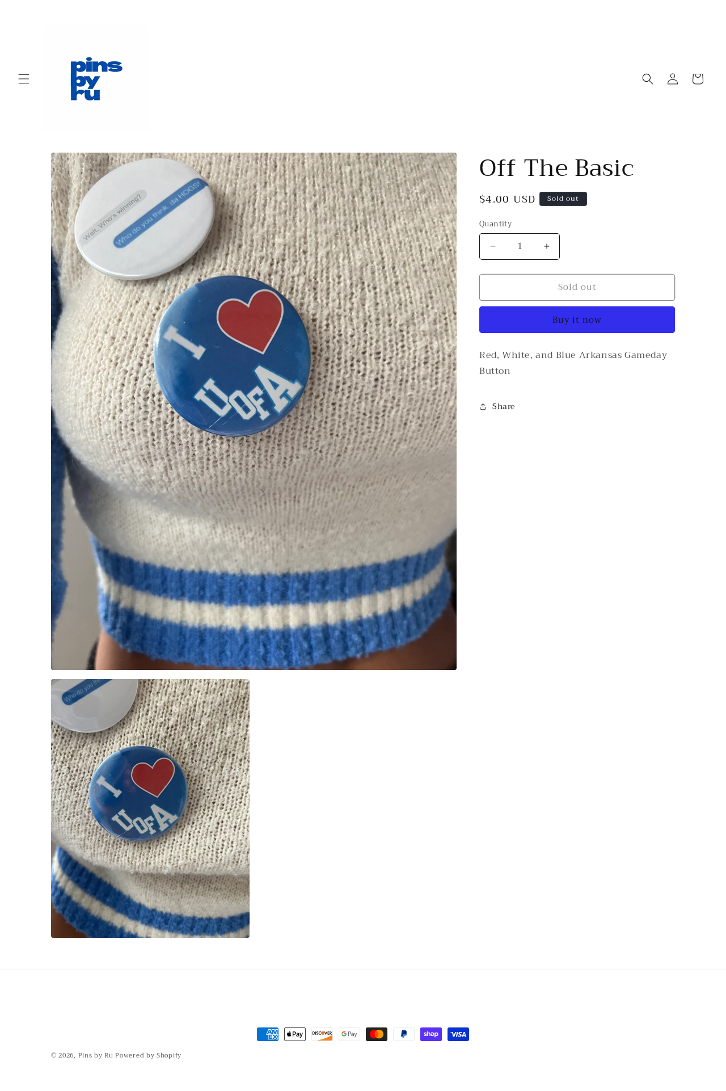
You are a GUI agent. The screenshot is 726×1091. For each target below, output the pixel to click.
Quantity (495, 224)
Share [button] (503, 406)
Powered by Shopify (148, 1055)
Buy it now (577, 320)
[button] (23, 78)
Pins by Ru (95, 1055)
